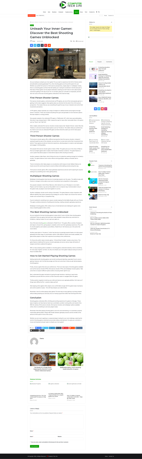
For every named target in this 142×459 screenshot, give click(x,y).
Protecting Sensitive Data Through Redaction (104, 69)
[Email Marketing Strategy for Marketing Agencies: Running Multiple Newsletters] (93, 76)
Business (54, 12)
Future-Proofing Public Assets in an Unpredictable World (104, 84)
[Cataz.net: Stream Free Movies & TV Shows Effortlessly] (93, 189)
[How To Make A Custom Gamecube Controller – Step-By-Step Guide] (75, 388)
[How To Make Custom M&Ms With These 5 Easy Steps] (93, 174)
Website (60, 436)
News (81, 12)
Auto (49, 12)
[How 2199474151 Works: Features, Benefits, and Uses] (93, 99)
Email (31, 436)
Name (32, 431)
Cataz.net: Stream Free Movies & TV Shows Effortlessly (104, 189)
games (45, 223)
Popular (100, 61)
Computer (61, 12)
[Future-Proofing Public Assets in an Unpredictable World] (93, 85)
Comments (109, 61)
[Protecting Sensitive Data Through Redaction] (93, 69)
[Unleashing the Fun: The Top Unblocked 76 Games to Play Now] (38, 388)
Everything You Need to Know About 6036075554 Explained (104, 91)
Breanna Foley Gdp (103, 194)
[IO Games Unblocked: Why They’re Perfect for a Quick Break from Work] (57, 387)
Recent (91, 61)
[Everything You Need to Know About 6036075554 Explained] (93, 92)
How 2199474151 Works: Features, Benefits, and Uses (48, 15)
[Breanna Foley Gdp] (93, 197)
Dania (34, 41)
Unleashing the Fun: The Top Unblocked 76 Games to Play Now (38, 397)
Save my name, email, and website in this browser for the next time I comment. (49, 442)
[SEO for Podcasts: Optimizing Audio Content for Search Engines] (93, 181)
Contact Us (92, 12)
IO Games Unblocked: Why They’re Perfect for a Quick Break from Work (56, 395)
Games (76, 12)
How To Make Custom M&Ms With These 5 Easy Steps (104, 173)
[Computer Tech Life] (71, 5)
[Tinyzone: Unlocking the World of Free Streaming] (93, 167)
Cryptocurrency (69, 12)
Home (44, 12)
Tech (86, 12)
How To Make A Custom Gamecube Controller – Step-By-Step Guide (75, 397)
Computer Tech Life (52, 456)
